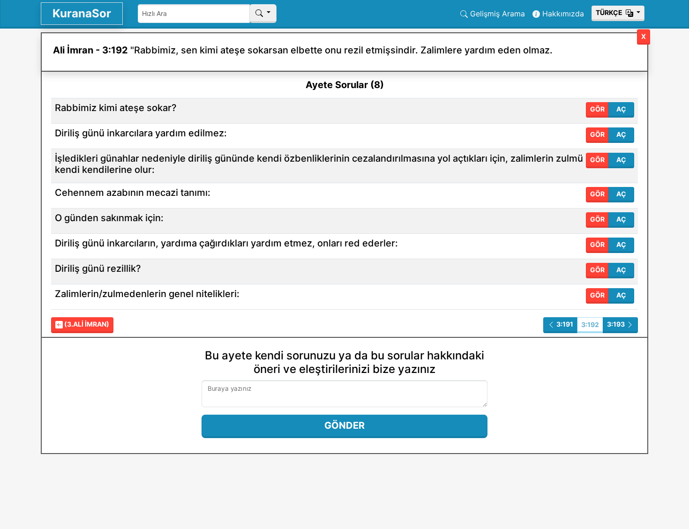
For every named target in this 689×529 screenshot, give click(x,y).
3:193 (616, 324)
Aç (621, 109)
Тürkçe (610, 12)
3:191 (564, 324)
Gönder (344, 425)
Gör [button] (597, 109)
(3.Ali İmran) (86, 324)
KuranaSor (81, 13)
